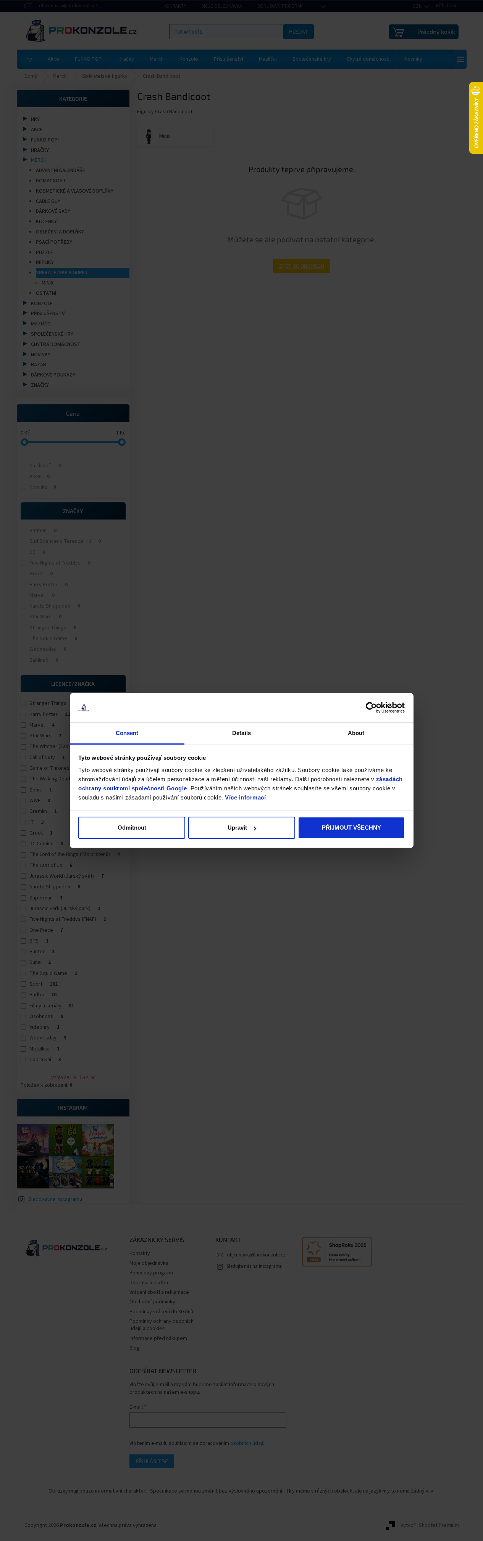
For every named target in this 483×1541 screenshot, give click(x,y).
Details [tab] (241, 733)
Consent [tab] (127, 733)
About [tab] (356, 733)
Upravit (237, 827)
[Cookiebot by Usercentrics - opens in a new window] (371, 708)
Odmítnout (132, 827)
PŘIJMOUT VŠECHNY (351, 827)
